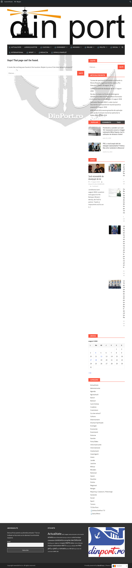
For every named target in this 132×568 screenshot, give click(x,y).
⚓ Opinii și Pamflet (59, 52)
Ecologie (93, 426)
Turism (92, 504)
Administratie (95, 388)
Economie (93, 429)
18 (96, 360)
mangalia (62, 543)
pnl (49, 548)
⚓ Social (114, 47)
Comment (95, 186)
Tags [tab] (119, 122)
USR (57, 551)
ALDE (63, 534)
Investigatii (94, 454)
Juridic (92, 460)
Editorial (77, 540)
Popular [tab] (94, 122)
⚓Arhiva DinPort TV (97, 510)
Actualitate (94, 385)
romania (62, 548)
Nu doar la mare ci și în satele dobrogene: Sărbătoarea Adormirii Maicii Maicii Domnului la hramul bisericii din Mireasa (106, 96)
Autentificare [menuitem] (8, 1)
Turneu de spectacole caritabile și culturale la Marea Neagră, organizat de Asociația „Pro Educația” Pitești (106, 82)
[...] (89, 207)
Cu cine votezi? (95, 413)
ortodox (73, 545)
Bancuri (93, 401)
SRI (70, 549)
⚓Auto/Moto (95, 514)
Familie (92, 438)
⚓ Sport (30, 52)
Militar (92, 467)
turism (78, 548)
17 (91, 360)
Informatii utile (95, 445)
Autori (92, 398)
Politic (92, 482)
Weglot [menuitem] (19, 1)
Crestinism (94, 410)
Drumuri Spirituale (96, 423)
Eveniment (94, 432)
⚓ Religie (88, 47)
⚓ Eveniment (59, 47)
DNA (72, 540)
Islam (92, 457)
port (52, 548)
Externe (93, 435)
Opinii (92, 476)
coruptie (67, 540)
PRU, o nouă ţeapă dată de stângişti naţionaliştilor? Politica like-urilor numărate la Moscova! (113, 146)
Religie (92, 488)
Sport (92, 501)
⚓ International (16, 52)
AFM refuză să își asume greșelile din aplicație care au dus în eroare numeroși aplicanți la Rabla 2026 (106, 112)
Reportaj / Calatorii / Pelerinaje (101, 492)
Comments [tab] (106, 122)
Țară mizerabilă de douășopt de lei (102, 88)
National (93, 473)
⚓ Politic (101, 47)
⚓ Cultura (45, 47)
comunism (51, 540)
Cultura (93, 416)
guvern (53, 543)
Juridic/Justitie (30, 47)
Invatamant (94, 451)
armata (50, 537)
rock (58, 548)
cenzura (69, 537)
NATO (64, 545)
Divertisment (95, 420)
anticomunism (73, 534)
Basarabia (59, 537)
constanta (59, 540)
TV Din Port (94, 507)
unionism (50, 551)
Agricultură (94, 394)
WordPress (100, 565)
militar (72, 543)
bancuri (55, 537)
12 (101, 356)
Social (92, 498)
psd (55, 548)
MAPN (67, 543)
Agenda (93, 391)
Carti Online (94, 404)
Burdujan (65, 537)
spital (67, 548)
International (95, 448)
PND (79, 545)
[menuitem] (2, 1)
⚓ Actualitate (15, 47)
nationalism (57, 545)
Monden (93, 470)
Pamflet (93, 479)
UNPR (54, 551)
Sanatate (93, 495)
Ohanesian (68, 545)
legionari (57, 543)
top (75, 548)
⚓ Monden (75, 47)
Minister (80, 543)
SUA (73, 549)
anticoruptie (80, 534)
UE (80, 548)
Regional (93, 485)
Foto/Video (94, 441)
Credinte (93, 407)
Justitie (93, 463)
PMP (77, 545)
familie (49, 543)
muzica (50, 546)
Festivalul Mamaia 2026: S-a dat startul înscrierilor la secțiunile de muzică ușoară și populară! (105, 104)
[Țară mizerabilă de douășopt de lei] (96, 168)
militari (76, 543)
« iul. (89, 373)
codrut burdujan (76, 537)
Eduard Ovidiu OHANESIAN (96, 184)
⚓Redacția (43, 52)
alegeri (66, 534)
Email (8, 541)
